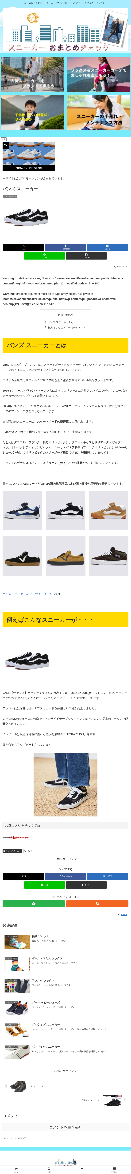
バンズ (29, 851)
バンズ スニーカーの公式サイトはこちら (29, 594)
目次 (61, 315)
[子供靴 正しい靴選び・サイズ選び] (32, 112)
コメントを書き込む (65, 1127)
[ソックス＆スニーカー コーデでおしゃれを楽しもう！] (98, 74)
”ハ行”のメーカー (13, 851)
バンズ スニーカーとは (61, 322)
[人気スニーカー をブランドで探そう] (32, 74)
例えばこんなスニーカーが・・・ (67, 327)
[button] (86, 256)
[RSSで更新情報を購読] (97, 903)
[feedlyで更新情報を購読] (34, 903)
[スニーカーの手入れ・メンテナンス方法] (98, 112)
